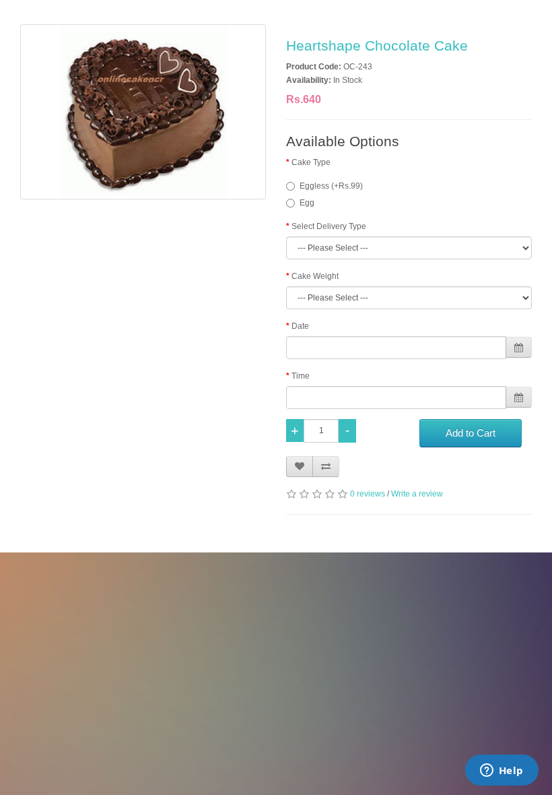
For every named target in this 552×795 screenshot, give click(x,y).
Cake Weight (315, 276)
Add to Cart (470, 433)
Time (300, 376)
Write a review (417, 494)
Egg (307, 203)
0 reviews (367, 494)
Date (300, 326)
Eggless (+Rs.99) (331, 186)
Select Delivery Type (328, 226)
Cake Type (311, 162)
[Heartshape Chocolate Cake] (143, 111)
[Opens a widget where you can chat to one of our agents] (501, 771)
